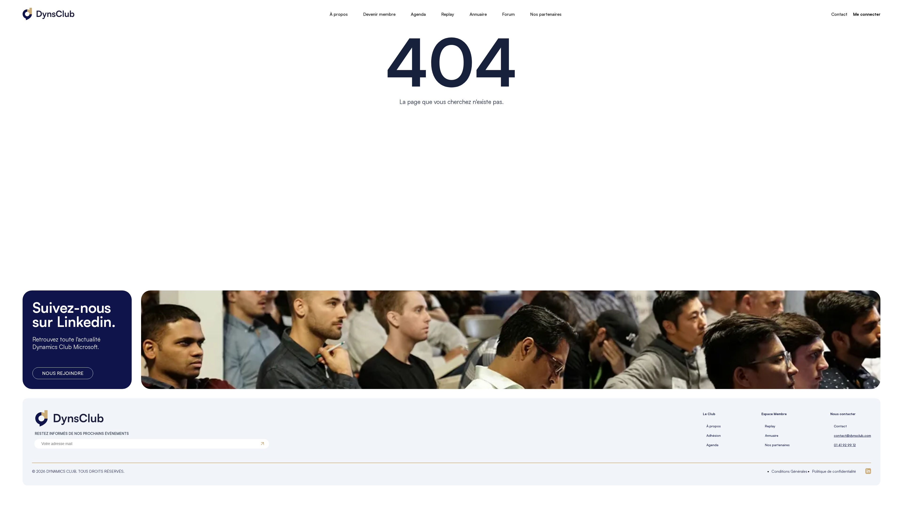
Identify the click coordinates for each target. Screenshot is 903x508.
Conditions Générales (789, 471)
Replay (447, 14)
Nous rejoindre (62, 373)
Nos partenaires (546, 14)
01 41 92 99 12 (845, 445)
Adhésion (713, 435)
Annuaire (478, 14)
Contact (839, 14)
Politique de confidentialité (834, 471)
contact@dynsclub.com (852, 435)
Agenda (418, 14)
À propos (339, 14)
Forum (508, 14)
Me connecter (866, 14)
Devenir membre (379, 14)
